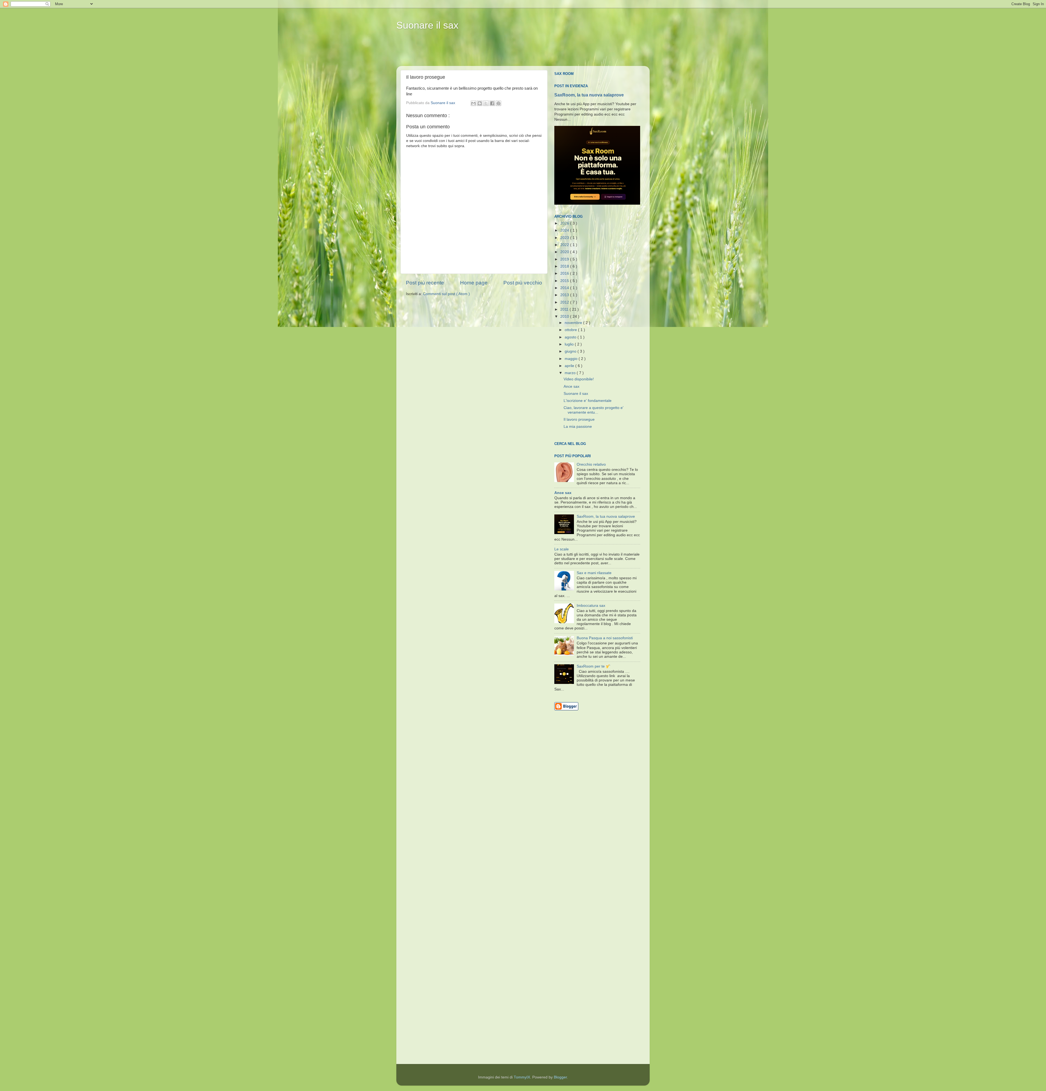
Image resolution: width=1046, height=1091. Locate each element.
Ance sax (571, 386)
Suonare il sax (427, 25)
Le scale (561, 549)
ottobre (571, 330)
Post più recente (425, 283)
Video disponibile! (579, 379)
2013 (565, 295)
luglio (570, 344)
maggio (572, 359)
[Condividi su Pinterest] (498, 103)
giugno (571, 351)
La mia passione (578, 427)
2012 (565, 302)
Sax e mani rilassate (594, 573)
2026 (565, 223)
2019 (565, 259)
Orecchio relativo (591, 464)
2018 (565, 266)
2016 (565, 273)
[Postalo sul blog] (479, 103)
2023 (565, 238)
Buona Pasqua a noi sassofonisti (605, 638)
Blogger (560, 1077)
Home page (474, 283)
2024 (565, 230)
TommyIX (522, 1077)
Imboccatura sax (591, 606)
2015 (565, 281)
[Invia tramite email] (473, 103)
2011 (565, 309)
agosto (571, 337)
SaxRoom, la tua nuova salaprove (589, 95)
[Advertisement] (501, 52)
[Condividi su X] (486, 103)
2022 (565, 245)
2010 (565, 316)
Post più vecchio (522, 283)
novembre (574, 323)
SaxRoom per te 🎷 (593, 666)
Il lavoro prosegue (579, 419)
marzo (571, 373)
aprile (570, 366)
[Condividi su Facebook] (492, 103)
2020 (565, 252)
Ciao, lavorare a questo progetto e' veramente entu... (594, 410)
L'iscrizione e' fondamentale (588, 401)
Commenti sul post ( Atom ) (446, 294)
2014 (565, 288)
